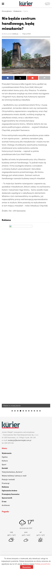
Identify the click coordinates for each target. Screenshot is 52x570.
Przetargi (5, 483)
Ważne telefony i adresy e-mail (14, 475)
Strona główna (6, 11)
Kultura (5, 460)
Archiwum (6, 505)
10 (37, 410)
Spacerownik (7, 498)
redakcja (15, 33)
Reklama (5, 487)
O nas (4, 501)
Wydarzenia (17, 11)
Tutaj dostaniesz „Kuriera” (12, 472)
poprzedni (5, 316)
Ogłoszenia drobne (9, 490)
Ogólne (25, 11)
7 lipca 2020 (26, 33)
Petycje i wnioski (8, 479)
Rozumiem (26, 567)
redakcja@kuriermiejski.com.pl (19, 440)
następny (47, 316)
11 (40, 410)
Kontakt (5, 468)
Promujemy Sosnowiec (10, 494)
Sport (4, 464)
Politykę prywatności (42, 564)
